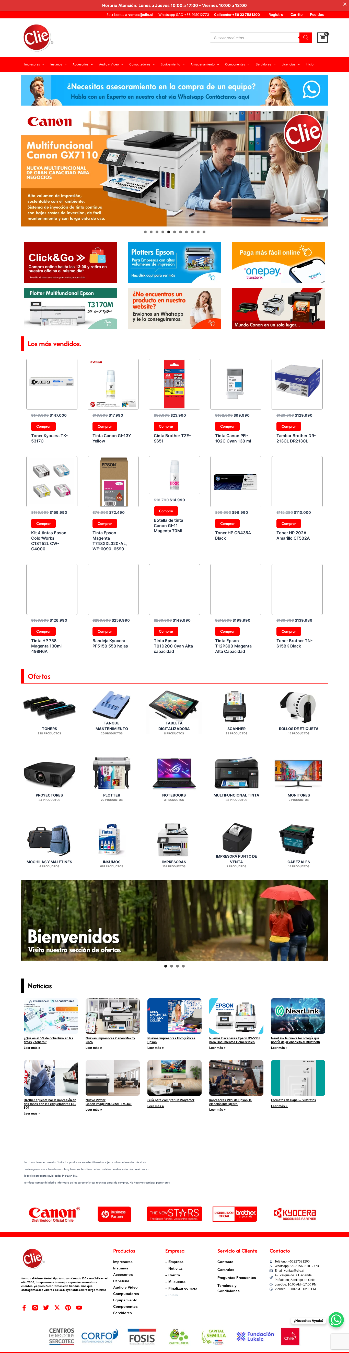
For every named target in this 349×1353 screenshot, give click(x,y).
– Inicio (171, 1295)
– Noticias (174, 1268)
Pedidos (317, 14)
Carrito (296, 14)
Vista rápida (52, 404)
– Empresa (174, 1262)
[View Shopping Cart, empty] (322, 37)
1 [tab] (145, 232)
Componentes (125, 1306)
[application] (42, 64)
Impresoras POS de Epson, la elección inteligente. (230, 1102)
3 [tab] (157, 232)
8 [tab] (186, 232)
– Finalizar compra (181, 1288)
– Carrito (172, 1275)
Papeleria (121, 1281)
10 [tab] (198, 232)
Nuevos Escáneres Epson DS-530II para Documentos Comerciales (234, 1040)
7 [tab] (180, 232)
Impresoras (123, 1262)
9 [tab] (192, 232)
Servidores (122, 1313)
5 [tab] (168, 232)
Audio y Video (125, 1287)
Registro (276, 14)
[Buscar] (305, 37)
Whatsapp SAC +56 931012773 (183, 15)
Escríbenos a (130, 15)
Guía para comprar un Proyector (170, 1100)
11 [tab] (204, 232)
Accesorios (123, 1274)
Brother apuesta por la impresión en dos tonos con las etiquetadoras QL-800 (50, 1103)
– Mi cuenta (175, 1282)
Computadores (126, 1294)
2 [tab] (151, 232)
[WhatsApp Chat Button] (336, 1319)
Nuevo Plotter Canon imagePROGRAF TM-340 (109, 1102)
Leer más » (32, 1048)
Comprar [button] (43, 426)
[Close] (345, 4)
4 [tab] (162, 232)
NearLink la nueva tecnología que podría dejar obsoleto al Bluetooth (295, 1040)
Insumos (120, 1268)
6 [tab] (174, 232)
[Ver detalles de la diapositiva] (174, 168)
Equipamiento (125, 1300)
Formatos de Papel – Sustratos (293, 1100)
